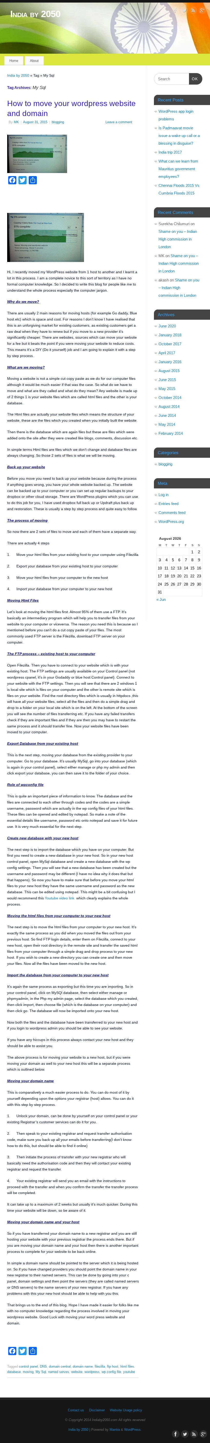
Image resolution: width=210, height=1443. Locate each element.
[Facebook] (175, 11)
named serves (58, 1372)
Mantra (115, 1429)
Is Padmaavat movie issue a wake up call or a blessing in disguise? (179, 135)
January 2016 (170, 362)
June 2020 (167, 326)
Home (13, 61)
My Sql (41, 1372)
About (34, 61)
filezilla (100, 1366)
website (76, 1372)
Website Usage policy (126, 1410)
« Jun (161, 599)
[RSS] (193, 11)
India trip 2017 (170, 152)
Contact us (76, 1410)
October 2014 (170, 397)
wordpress (92, 1372)
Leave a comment (119, 122)
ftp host (112, 1366)
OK (193, 78)
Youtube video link (59, 898)
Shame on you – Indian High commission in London (178, 239)
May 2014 (167, 424)
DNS (43, 1366)
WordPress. (133, 1429)
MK (16, 122)
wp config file (111, 1372)
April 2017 (167, 353)
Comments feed (172, 512)
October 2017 (170, 344)
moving (28, 1372)
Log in (164, 495)
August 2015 (169, 371)
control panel (28, 1366)
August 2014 (169, 406)
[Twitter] (184, 11)
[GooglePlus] (202, 11)
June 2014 (167, 415)
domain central (60, 1366)
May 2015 (167, 388)
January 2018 (170, 335)
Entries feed (168, 503)
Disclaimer (97, 1410)
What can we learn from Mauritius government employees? (178, 169)
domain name (83, 1366)
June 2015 (167, 379)
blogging (58, 122)
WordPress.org (171, 521)
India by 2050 (35, 14)
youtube (129, 1372)
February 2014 (171, 433)
